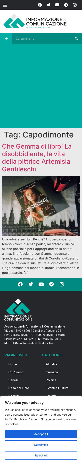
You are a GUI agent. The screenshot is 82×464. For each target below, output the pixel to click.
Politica (51, 380)
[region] (41, 430)
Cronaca (52, 372)
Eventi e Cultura (57, 388)
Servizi (13, 380)
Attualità (51, 364)
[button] (5, 5)
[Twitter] (49, 5)
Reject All (41, 455)
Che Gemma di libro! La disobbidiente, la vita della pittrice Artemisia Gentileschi (37, 157)
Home (12, 364)
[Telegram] (66, 5)
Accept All (41, 434)
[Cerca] (76, 38)
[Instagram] (75, 5)
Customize (41, 444)
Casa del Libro (18, 388)
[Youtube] (57, 5)
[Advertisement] (41, 87)
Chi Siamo (15, 372)
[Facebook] (40, 5)
